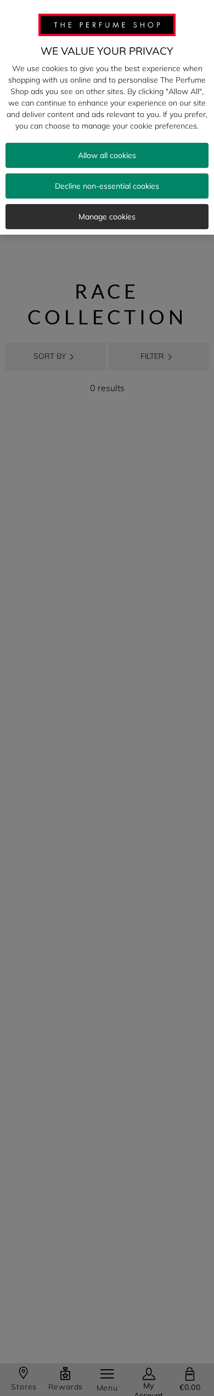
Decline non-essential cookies (107, 186)
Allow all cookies (107, 155)
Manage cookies (107, 217)
